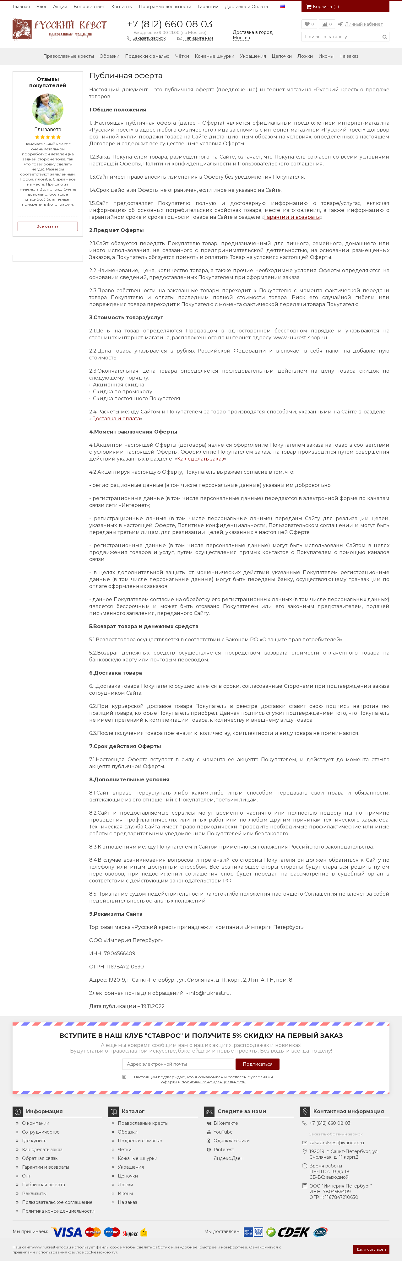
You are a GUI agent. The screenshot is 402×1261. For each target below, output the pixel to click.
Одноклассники (232, 1141)
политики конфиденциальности (214, 1082)
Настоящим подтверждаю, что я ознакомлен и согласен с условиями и (203, 1079)
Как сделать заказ (200, 459)
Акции (60, 6)
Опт (26, 1176)
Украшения (253, 56)
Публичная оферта (43, 1185)
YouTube (223, 1132)
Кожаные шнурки (214, 56)
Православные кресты (68, 56)
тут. (115, 1252)
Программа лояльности (165, 6)
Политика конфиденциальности (58, 1211)
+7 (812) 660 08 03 (170, 24)
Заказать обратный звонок (336, 1134)
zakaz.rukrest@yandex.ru (336, 1142)
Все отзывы (47, 226)
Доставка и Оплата (246, 6)
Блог (41, 6)
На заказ (349, 56)
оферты (169, 1082)
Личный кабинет (364, 24)
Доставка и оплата (116, 419)
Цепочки (282, 56)
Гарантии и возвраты (292, 217)
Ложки (305, 56)
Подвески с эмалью (147, 56)
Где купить (34, 1141)
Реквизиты (34, 1193)
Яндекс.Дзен (228, 1158)
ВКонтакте (226, 1123)
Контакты (122, 6)
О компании (35, 1123)
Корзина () (326, 6)
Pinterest (224, 1149)
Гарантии (208, 6)
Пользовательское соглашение (57, 1202)
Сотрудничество (41, 1132)
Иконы (326, 56)
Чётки (182, 56)
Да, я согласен (371, 1249)
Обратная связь (39, 1158)
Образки (109, 56)
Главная (21, 6)
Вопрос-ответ (89, 6)
